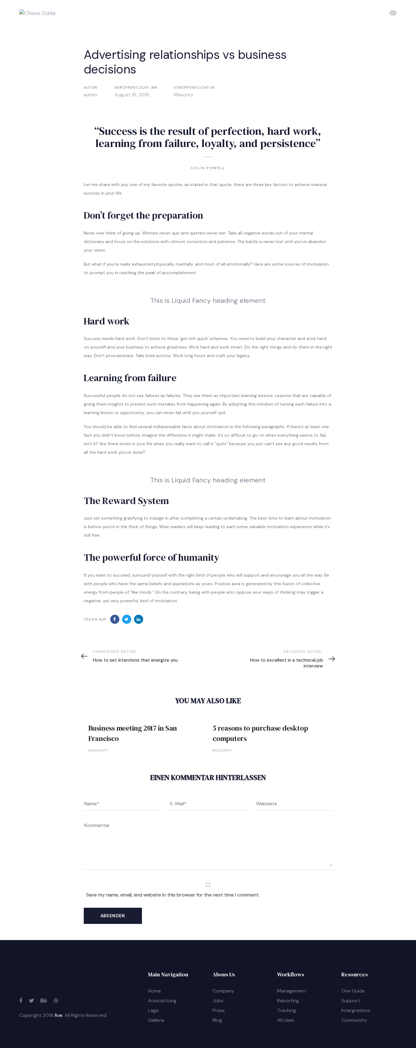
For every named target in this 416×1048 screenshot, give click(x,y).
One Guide (353, 991)
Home (154, 991)
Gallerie (156, 1020)
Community (354, 1020)
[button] (393, 13)
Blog (217, 1020)
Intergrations (355, 1010)
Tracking (286, 1010)
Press (219, 1010)
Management (291, 991)
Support (350, 1000)
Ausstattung (162, 1000)
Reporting (288, 1000)
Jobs (218, 1000)
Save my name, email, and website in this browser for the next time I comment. (172, 895)
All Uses (285, 1020)
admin (90, 94)
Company (223, 991)
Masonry (183, 94)
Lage (153, 1010)
